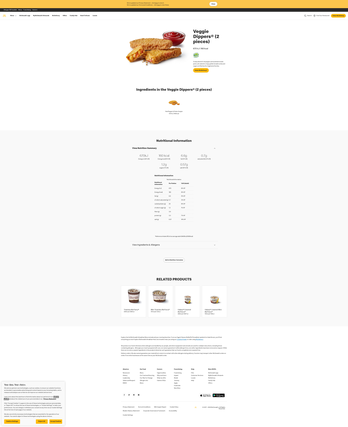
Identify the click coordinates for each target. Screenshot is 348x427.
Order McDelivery (338, 16)
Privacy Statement (49, 399)
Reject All (41, 421)
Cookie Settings (128, 415)
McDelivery (199, 339)
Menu (12, 15)
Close (213, 4)
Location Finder (182, 339)
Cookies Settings (12, 421)
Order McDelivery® (201, 70)
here (156, 3)
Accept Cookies (55, 421)
